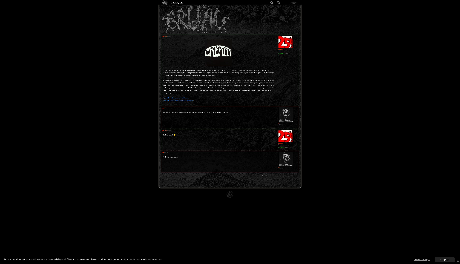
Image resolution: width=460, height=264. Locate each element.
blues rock (169, 104)
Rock (265, 175)
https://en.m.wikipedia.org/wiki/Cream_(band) (178, 100)
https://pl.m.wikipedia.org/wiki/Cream (175, 98)
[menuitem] (297, 183)
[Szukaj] (271, 2)
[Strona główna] (165, 2)
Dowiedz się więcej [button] (422, 260)
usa (194, 104)
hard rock (177, 104)
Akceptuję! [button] (444, 260)
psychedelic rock (187, 104)
